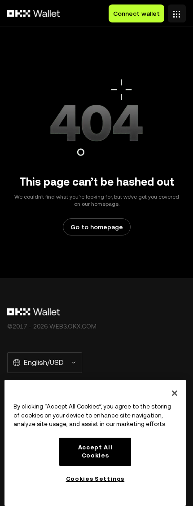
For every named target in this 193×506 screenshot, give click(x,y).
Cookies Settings (95, 478)
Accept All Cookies (95, 451)
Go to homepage (96, 227)
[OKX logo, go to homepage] (33, 13)
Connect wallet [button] (136, 13)
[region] (95, 443)
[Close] (174, 393)
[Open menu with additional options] (177, 11)
